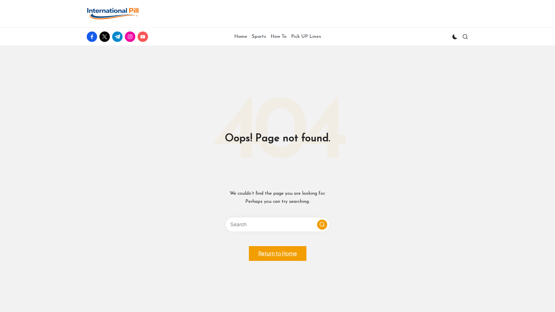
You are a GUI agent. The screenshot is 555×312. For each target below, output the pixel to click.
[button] (322, 225)
